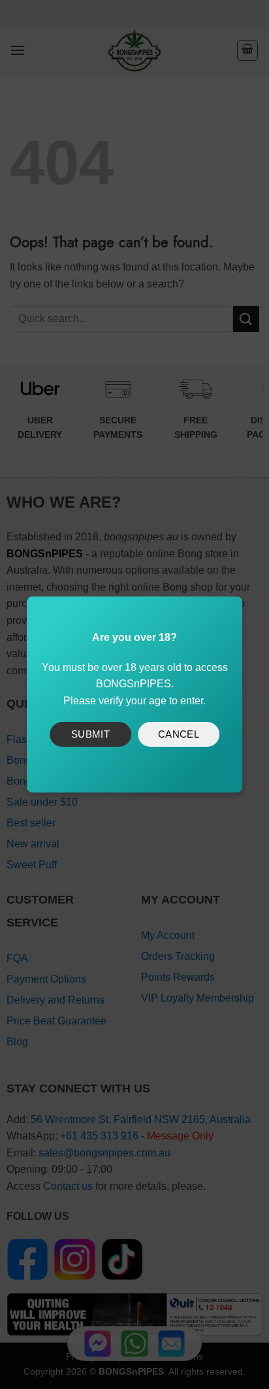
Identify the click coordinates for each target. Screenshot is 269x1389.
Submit (90, 734)
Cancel (179, 734)
